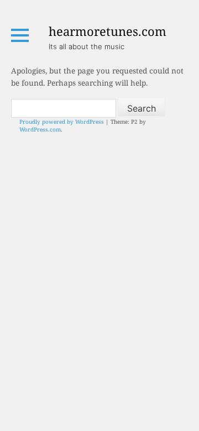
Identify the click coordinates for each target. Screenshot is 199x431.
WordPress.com (40, 129)
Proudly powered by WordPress (61, 121)
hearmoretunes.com (107, 31)
